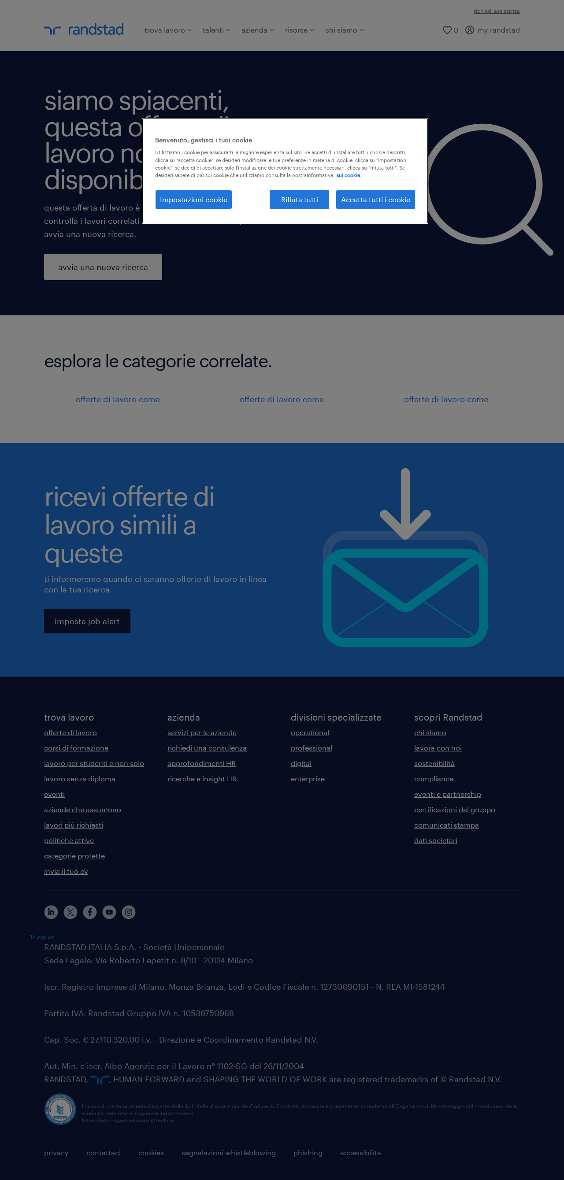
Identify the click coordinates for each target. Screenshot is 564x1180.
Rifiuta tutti (299, 199)
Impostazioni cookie (193, 199)
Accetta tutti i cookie (375, 199)
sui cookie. (349, 175)
